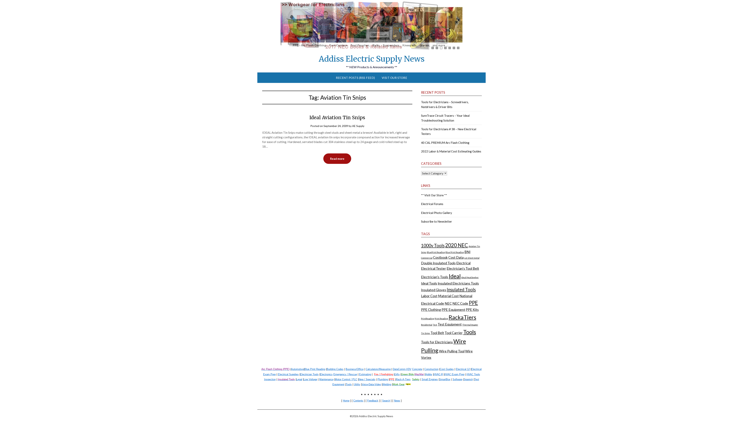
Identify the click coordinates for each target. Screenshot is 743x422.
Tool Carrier (454, 333)
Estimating (365, 374)
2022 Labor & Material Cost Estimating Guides (451, 151)
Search (386, 400)
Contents (358, 400)
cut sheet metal (471, 258)
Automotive (297, 369)
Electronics (326, 374)
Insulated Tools (461, 289)
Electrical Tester (433, 268)
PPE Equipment (453, 310)
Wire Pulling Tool (452, 351)
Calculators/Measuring (378, 369)
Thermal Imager (470, 324)
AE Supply (358, 126)
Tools (469, 331)
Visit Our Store (394, 77)
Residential (426, 324)
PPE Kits (472, 310)
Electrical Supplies (288, 374)
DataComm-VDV (402, 369)
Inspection (270, 379)
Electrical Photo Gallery (436, 212)
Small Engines (430, 379)
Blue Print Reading (454, 252)
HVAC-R (438, 374)
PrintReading (427, 318)
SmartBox (444, 379)
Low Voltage (310, 379)
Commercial (426, 258)
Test (435, 324)
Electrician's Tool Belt (463, 268)
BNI (467, 252)
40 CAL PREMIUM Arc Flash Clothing (445, 142)
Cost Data (456, 257)
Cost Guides (447, 369)
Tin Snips (425, 333)
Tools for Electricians (437, 342)
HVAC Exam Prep (454, 374)
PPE (473, 303)
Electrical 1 (462, 369)
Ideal (455, 276)
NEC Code (460, 303)
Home (346, 400)
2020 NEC (456, 245)
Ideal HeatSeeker (470, 277)
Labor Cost (429, 296)
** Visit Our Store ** (434, 195)
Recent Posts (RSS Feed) (355, 77)
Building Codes (335, 369)
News (397, 400)
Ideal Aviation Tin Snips (337, 118)
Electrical (463, 263)
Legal (299, 379)
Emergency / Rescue (345, 374)
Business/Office (355, 369)
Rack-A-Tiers (403, 379)
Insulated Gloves (433, 290)
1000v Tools (433, 245)
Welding (386, 384)
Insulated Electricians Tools (458, 283)
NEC (448, 303)
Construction (431, 369)
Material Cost (448, 296)
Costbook (440, 257)
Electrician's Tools (434, 277)
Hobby (428, 374)
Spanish (468, 379)
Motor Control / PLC (346, 379)
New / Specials (367, 379)
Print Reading (441, 318)
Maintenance (326, 379)
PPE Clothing (431, 310)
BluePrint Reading (436, 252)
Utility (357, 384)
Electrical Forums (432, 204)
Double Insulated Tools (438, 263)
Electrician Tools (309, 374)
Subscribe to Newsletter (436, 221)
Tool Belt (437, 333)
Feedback (372, 400)
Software (457, 379)
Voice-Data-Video (371, 384)
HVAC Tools (473, 374)
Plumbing (382, 379)
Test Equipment (450, 324)
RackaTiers (462, 317)
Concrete (417, 369)
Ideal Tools (429, 283)
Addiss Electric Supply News (372, 59)
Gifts (397, 374)
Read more (337, 158)
